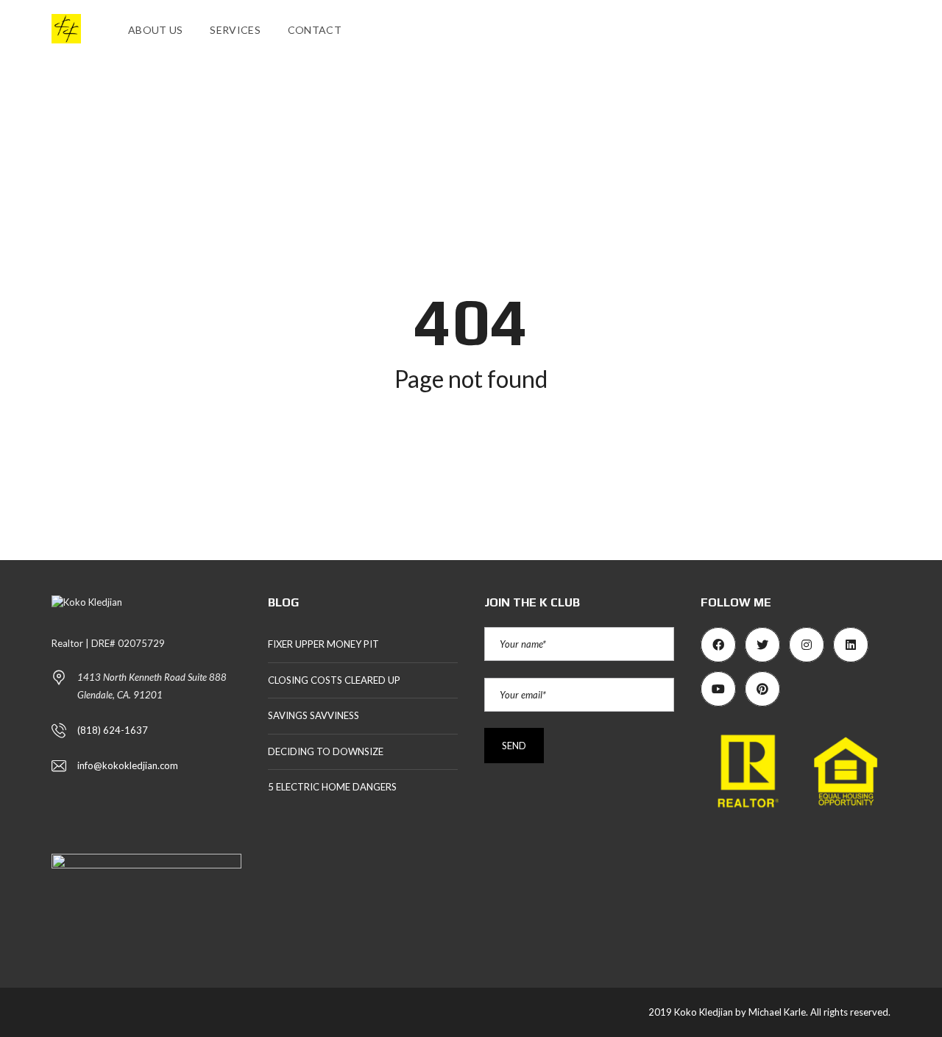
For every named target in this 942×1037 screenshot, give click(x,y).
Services (235, 30)
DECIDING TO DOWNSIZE (325, 751)
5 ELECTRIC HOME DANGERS (332, 787)
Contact (314, 30)
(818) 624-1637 (112, 730)
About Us (155, 30)
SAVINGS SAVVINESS (313, 715)
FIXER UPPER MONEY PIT (323, 644)
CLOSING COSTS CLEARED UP (334, 680)
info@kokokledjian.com (127, 765)
